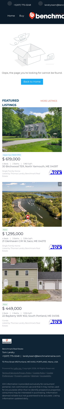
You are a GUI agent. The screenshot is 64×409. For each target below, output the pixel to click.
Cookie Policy (39, 373)
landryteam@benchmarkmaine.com (42, 356)
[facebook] (3, 403)
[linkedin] (9, 403)
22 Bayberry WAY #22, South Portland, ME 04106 (30, 315)
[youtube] (21, 403)
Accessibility (45, 376)
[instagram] (15, 403)
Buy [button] (21, 15)
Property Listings (22, 376)
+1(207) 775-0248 (10, 356)
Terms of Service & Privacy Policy (17, 373)
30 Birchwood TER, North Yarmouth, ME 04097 (30, 166)
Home (11, 15)
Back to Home (32, 81)
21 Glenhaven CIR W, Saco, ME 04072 (24, 241)
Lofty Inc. (18, 368)
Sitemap (35, 376)
